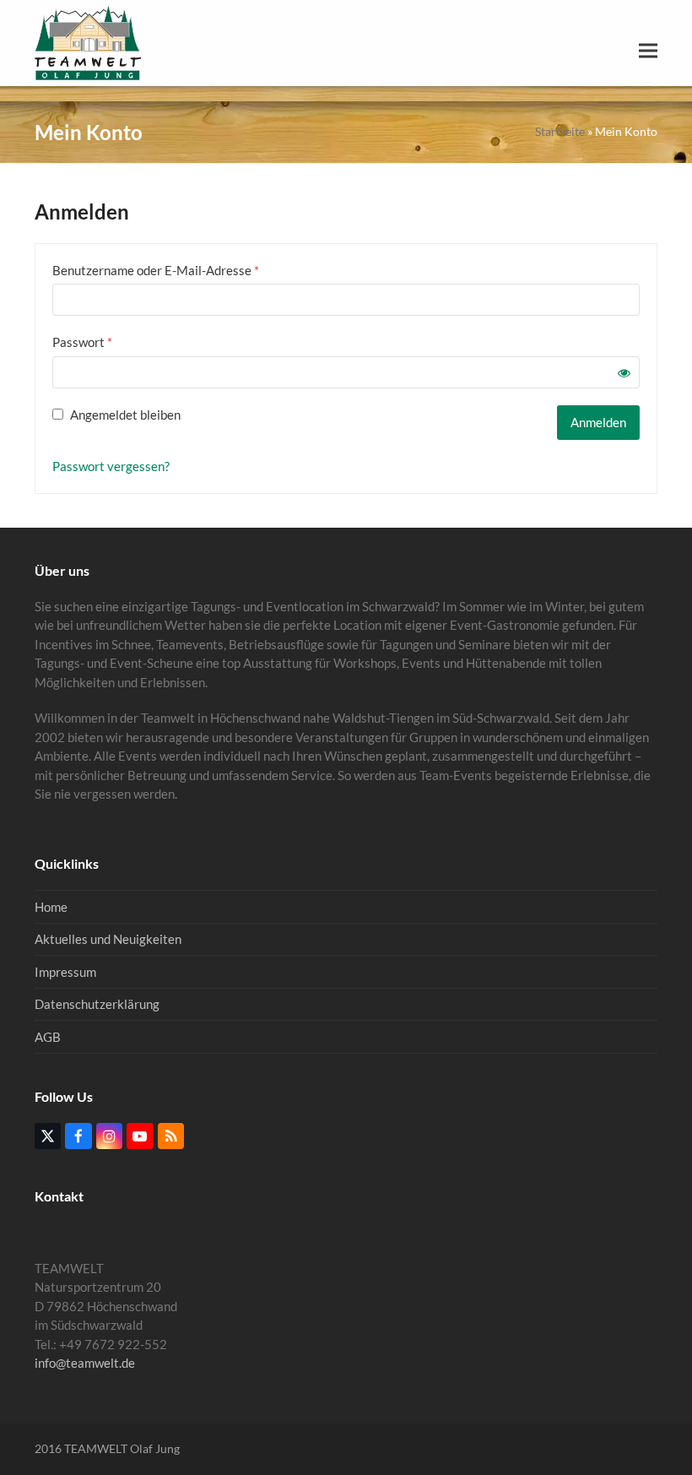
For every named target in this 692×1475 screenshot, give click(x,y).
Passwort (115, 342)
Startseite (560, 131)
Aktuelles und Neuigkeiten (108, 938)
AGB (48, 1036)
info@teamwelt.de (85, 1362)
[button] (648, 51)
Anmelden (598, 422)
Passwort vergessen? (111, 466)
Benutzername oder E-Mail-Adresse (188, 270)
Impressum (65, 971)
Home (51, 906)
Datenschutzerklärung (97, 1003)
